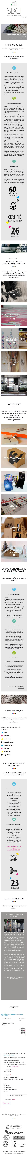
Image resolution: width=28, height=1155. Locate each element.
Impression (7, 739)
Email (9, 1095)
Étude (5, 732)
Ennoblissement (9, 742)
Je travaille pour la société (7, 1070)
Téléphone (8, 1099)
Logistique (7, 755)
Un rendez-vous (9, 1087)
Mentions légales (8, 1153)
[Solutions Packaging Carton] (14, 11)
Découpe (6, 748)
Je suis (9, 1066)
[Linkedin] (25, 17)
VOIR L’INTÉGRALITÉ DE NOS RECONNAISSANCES (14, 848)
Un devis (7, 1085)
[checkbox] (4, 1077)
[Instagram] (23, 17)
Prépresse (7, 736)
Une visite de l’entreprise (11, 1089)
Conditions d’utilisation (18, 1153)
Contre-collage (8, 745)
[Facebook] (21, 17)
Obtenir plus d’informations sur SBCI (14, 1079)
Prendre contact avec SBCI (12, 1077)
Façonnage (7, 751)
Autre (6, 1091)
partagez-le (14, 997)
